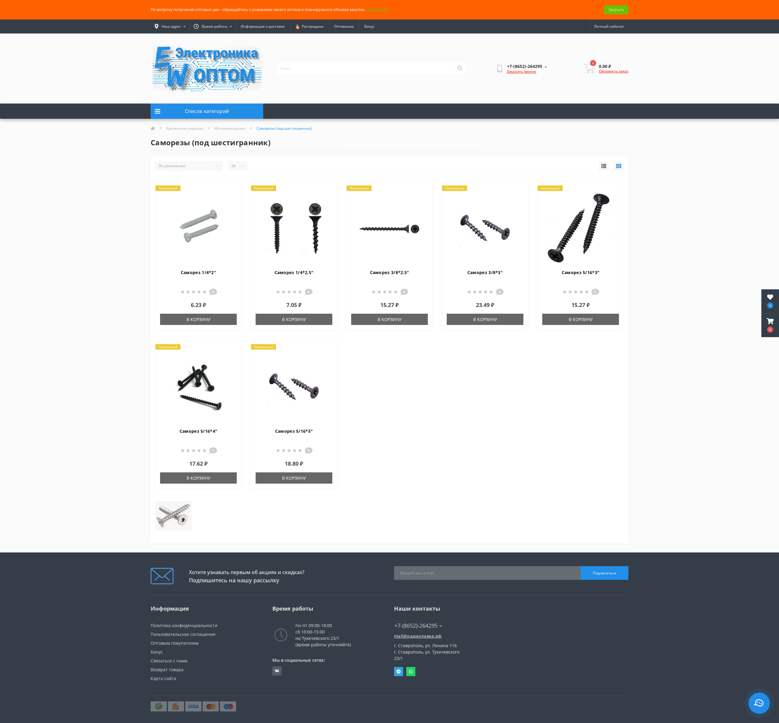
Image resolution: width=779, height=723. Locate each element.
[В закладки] (231, 188)
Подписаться (604, 573)
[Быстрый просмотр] (232, 208)
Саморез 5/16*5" (294, 431)
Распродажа (311, 26)
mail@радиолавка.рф (418, 636)
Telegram (398, 671)
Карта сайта (163, 678)
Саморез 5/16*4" (199, 431)
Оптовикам (344, 26)
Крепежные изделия (184, 128)
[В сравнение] (231, 198)
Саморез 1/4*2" (198, 272)
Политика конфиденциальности (184, 625)
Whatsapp (410, 671)
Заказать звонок (521, 71)
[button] (770, 325)
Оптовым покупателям (174, 643)
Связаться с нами (169, 661)
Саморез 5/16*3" (581, 272)
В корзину (199, 319)
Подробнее (377, 9)
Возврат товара (167, 669)
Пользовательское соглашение (183, 634)
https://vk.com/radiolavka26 (276, 670)
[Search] (459, 68)
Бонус (369, 26)
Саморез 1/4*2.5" (294, 272)
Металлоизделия (229, 128)
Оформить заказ (613, 71)
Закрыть (616, 9)
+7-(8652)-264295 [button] (416, 625)
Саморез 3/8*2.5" (389, 272)
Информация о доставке (263, 26)
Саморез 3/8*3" (485, 272)
